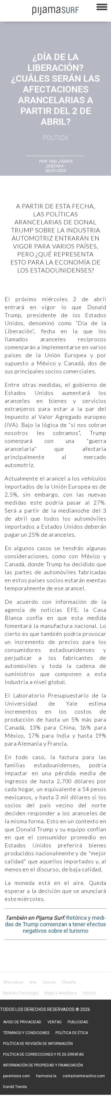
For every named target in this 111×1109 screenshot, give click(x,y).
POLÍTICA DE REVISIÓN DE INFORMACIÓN (38, 1043)
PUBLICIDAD (78, 1022)
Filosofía (69, 982)
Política (55, 137)
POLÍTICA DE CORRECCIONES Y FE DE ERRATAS (43, 1054)
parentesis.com (16, 1076)
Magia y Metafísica (60, 993)
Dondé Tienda (15, 1087)
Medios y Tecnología (20, 993)
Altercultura (13, 982)
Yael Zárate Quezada (59, 163)
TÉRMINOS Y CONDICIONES (26, 1033)
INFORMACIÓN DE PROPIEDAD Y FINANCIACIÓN (43, 1065)
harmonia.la (46, 1076)
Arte (32, 982)
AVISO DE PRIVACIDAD (22, 1022)
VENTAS (54, 1022)
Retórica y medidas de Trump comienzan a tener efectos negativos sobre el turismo (55, 924)
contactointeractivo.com (84, 1076)
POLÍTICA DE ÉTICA (72, 1033)
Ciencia (49, 982)
